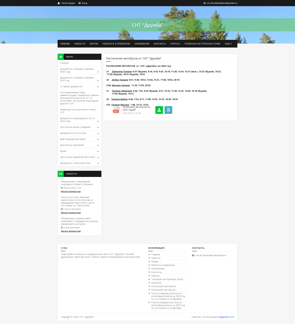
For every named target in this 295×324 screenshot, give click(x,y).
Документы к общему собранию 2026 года (77, 70)
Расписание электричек (163, 286)
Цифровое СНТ (226, 316)
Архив (63, 151)
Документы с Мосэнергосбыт (75, 163)
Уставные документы (71, 86)
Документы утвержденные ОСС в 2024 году (77, 119)
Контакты (160, 43)
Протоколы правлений (72, 145)
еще (227, 43)
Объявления (142, 43)
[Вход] (80, 3)
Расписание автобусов (163, 289)
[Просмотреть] (168, 110)
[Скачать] (159, 110)
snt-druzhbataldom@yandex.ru (211, 255)
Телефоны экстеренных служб (202, 43)
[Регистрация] (60, 3)
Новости (79, 43)
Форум (94, 43)
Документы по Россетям (73, 133)
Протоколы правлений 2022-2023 (77, 157)
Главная (65, 43)
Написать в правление (116, 43)
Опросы (175, 43)
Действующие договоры (73, 139)
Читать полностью (71, 191)
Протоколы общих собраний (75, 127)
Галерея (64, 62)
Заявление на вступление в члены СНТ (78, 111)
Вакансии (156, 282)
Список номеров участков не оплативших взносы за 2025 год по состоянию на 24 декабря (168, 296)
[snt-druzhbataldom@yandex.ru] (205, 3)
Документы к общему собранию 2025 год (77, 79)
